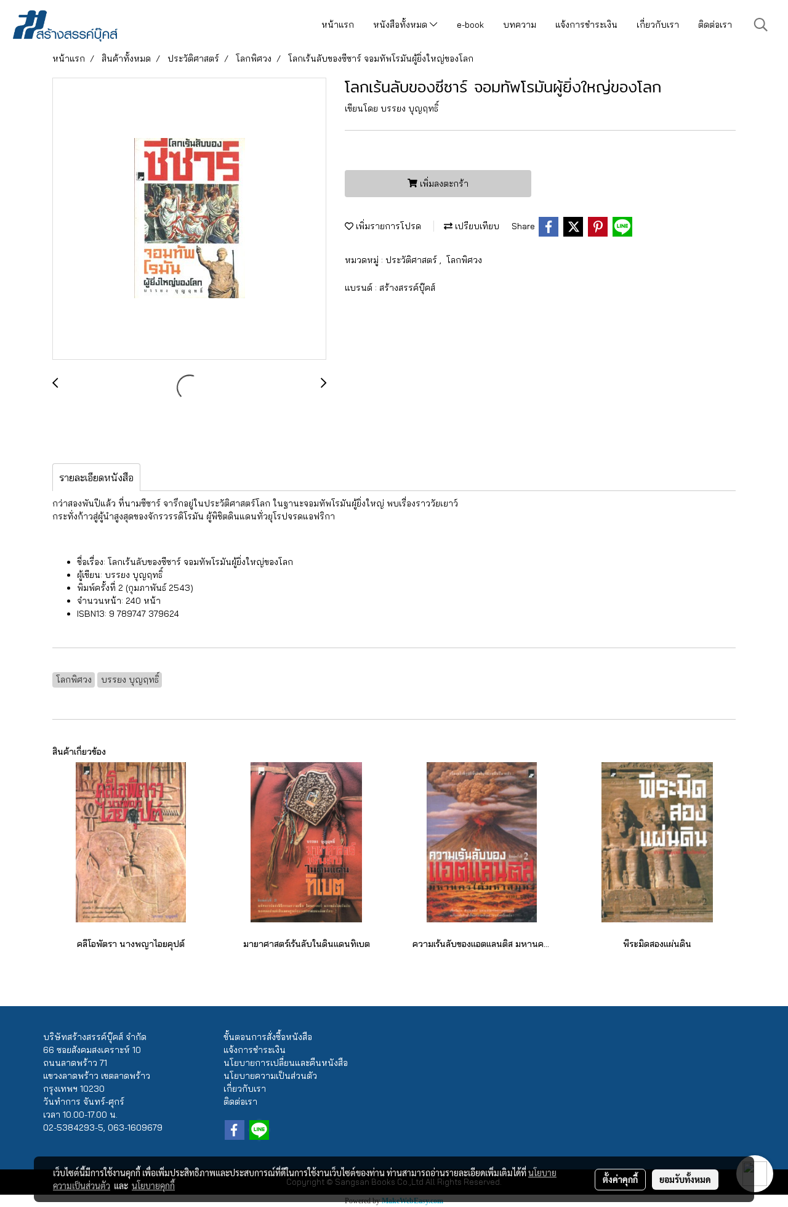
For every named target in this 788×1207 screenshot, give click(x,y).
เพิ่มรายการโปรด (387, 226)
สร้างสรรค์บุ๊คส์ (407, 287)
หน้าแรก (337, 24)
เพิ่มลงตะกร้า (442, 183)
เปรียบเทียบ (475, 226)
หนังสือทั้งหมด (401, 24)
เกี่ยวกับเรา (658, 24)
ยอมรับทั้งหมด (685, 1179)
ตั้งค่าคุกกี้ (620, 1179)
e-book (470, 24)
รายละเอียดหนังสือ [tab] (96, 477)
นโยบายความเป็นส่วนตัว (270, 1075)
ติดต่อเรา (715, 24)
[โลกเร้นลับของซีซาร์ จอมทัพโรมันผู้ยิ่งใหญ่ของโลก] (189, 219)
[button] (760, 24)
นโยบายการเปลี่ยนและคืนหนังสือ (285, 1062)
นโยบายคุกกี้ (153, 1185)
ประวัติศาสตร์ (412, 260)
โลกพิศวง (464, 260)
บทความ (519, 24)
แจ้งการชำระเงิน (586, 24)
